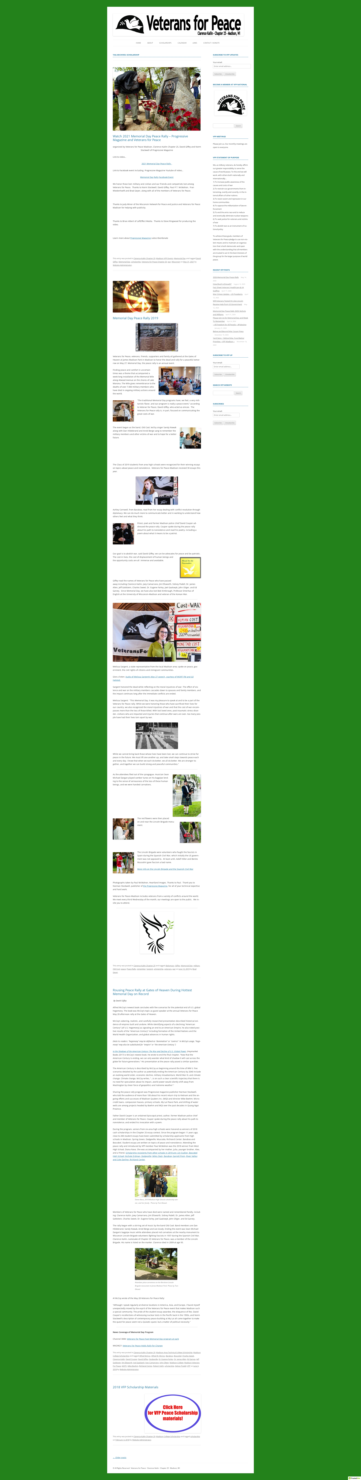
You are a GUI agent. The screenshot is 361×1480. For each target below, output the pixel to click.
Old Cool (116, 969)
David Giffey (143, 1359)
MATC (124, 1366)
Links (195, 43)
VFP (188, 1366)
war (169, 261)
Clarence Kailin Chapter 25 (144, 258)
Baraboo (169, 1356)
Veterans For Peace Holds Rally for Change (143, 1345)
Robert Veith (158, 1366)
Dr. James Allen (180, 1359)
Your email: (217, 62)
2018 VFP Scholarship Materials (135, 1387)
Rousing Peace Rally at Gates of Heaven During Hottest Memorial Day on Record (152, 992)
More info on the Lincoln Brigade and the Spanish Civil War (165, 869)
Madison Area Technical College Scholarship (174, 1352)
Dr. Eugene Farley (166, 1359)
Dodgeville (153, 1359)
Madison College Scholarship (168, 1436)
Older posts (119, 1457)
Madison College (176, 1362)
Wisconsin (176, 261)
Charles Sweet (188, 1356)
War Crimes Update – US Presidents (228, 294)
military (196, 965)
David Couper (131, 1359)
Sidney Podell (180, 1366)
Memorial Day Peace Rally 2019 (135, 318)
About (150, 43)
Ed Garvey (191, 1359)
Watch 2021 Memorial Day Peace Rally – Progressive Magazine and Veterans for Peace (150, 138)
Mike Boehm (133, 1366)
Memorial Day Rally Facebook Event (156, 177)
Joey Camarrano (152, 1362)
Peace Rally (131, 969)
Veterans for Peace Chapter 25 (154, 261)
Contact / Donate (211, 43)
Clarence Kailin (119, 1359)
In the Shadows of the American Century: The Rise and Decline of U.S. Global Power (149, 1051)
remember (141, 969)
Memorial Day (180, 258)
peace (123, 969)
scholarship (136, 261)
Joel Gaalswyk (139, 1362)
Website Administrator (122, 265)
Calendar (182, 43)
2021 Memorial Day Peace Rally (157, 163)
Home (138, 43)
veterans (168, 969)
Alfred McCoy (144, 1356)
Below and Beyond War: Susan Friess (228, 331)
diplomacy (170, 965)
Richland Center (145, 1366)
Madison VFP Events (164, 258)
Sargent (150, 969)
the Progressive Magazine (155, 886)
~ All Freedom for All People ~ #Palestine (229, 324)
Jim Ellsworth (127, 1362)
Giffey (177, 965)
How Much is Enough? (222, 284)
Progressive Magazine (140, 238)
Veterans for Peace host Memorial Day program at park (153, 1339)
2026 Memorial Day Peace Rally (226, 277)
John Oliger (164, 1362)
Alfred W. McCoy (158, 1356)
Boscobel (177, 1356)
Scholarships (165, 43)
